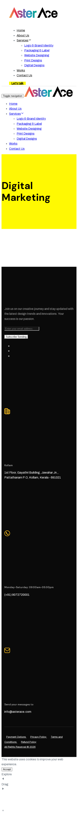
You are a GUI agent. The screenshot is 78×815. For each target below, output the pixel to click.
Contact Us (24, 75)
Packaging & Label (36, 50)
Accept (7, 769)
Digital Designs (34, 65)
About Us (23, 35)
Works (21, 70)
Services (22, 40)
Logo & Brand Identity (38, 45)
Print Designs (33, 60)
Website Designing (36, 55)
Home (21, 30)
